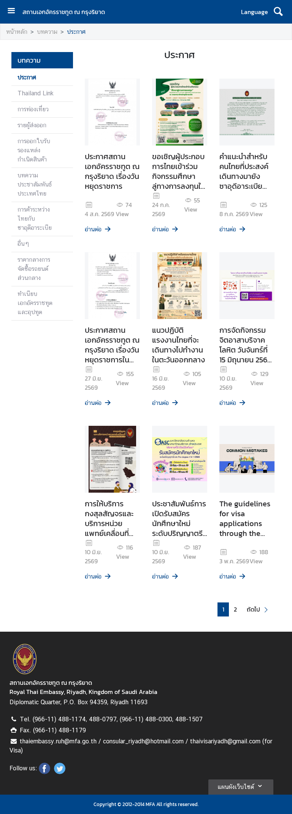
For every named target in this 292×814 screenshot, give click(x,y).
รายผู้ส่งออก (31, 125)
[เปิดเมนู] (14, 11)
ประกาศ (76, 31)
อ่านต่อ (93, 229)
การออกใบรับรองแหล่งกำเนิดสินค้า (33, 150)
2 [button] (235, 609)
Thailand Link (35, 93)
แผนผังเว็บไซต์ (235, 786)
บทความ (47, 31)
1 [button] (223, 609)
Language (254, 11)
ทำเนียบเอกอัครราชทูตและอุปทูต (34, 303)
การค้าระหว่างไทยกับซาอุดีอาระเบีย (34, 218)
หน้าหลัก (16, 31)
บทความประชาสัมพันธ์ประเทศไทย (34, 184)
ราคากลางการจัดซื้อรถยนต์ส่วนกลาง (33, 268)
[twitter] (59, 771)
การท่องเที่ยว (33, 109)
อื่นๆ (23, 243)
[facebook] (44, 771)
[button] (258, 609)
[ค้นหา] (278, 12)
